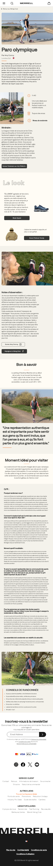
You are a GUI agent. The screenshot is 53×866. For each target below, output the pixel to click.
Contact (5, 781)
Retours (14, 781)
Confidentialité (23, 850)
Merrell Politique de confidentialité (26, 743)
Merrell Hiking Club (34, 812)
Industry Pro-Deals (15, 800)
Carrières (42, 800)
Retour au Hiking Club (10, 9)
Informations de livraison (28, 781)
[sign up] (42, 734)
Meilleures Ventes (18, 812)
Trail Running (34, 809)
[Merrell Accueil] (26, 3)
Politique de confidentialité (38, 739)
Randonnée (22, 809)
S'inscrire (16, 784)
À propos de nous (9, 809)
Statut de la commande (31, 784)
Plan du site (10, 850)
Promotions (26, 796)
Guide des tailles (30, 800)
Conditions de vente (25, 741)
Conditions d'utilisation (25, 854)
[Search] (12, 3)
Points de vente (14, 796)
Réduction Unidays (40, 796)
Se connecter (45, 781)
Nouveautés (46, 809)
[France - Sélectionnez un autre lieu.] (26, 841)
